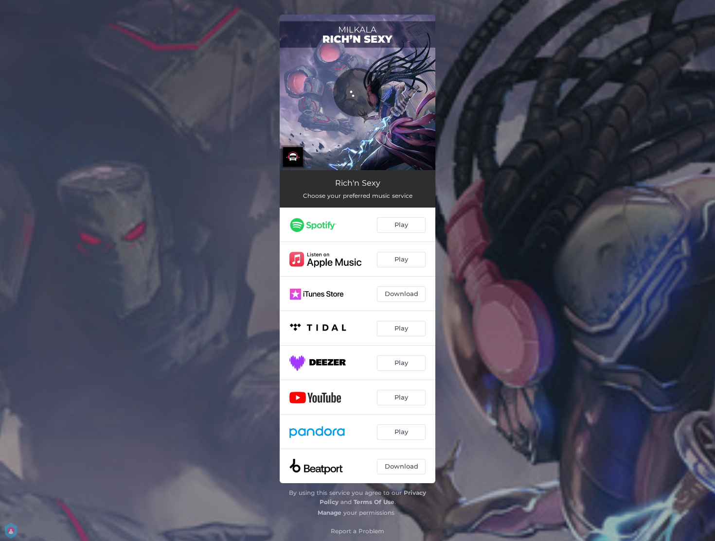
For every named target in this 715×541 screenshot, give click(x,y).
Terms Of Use (374, 502)
